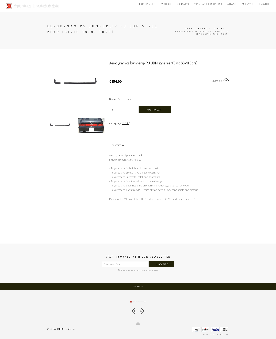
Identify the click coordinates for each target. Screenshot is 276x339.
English (264, 4)
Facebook (166, 4)
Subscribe (161, 264)
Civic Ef (218, 28)
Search (233, 4)
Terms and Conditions (208, 4)
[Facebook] (226, 81)
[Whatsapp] (141, 311)
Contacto (183, 4)
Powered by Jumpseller (215, 334)
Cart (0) (249, 4)
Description (119, 145)
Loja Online (146, 4)
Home (189, 28)
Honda (202, 28)
